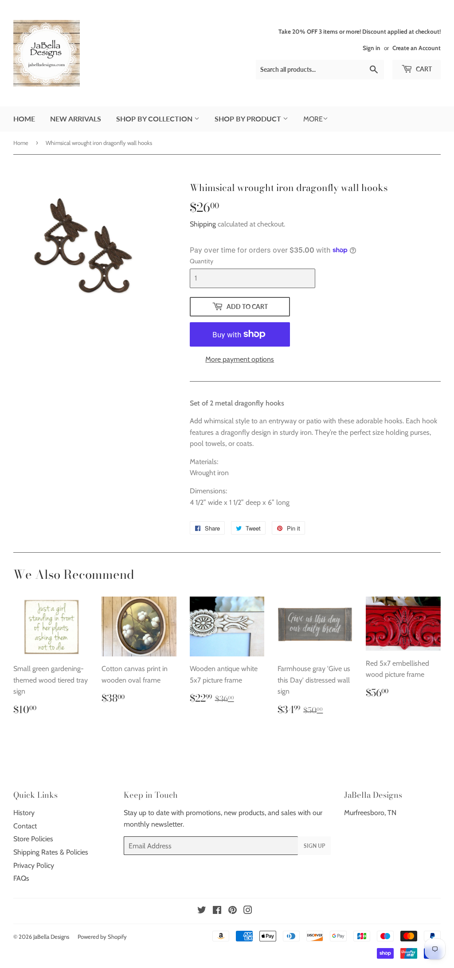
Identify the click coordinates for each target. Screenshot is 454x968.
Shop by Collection (155, 118)
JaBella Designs (51, 936)
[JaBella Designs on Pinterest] (232, 911)
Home (24, 118)
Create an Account (416, 47)
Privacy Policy (33, 865)
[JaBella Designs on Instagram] (247, 911)
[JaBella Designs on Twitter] (201, 911)
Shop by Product (249, 118)
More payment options (239, 359)
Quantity (201, 261)
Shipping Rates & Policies (50, 852)
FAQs (21, 878)
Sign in (371, 47)
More (313, 119)
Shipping (203, 224)
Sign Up (314, 846)
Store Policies (33, 839)
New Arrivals (75, 118)
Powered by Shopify (102, 936)
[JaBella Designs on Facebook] (217, 911)
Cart (423, 69)
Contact (25, 826)
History (24, 812)
